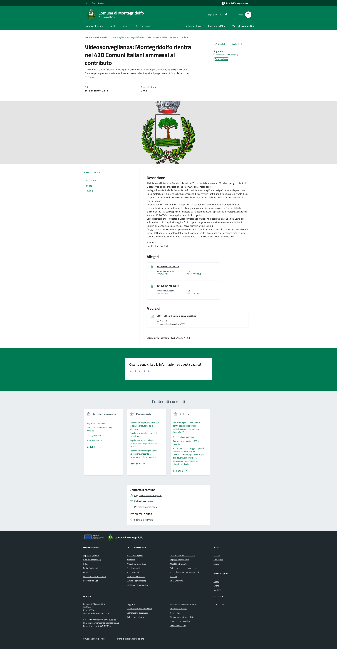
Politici (86, 572)
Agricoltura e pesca (135, 555)
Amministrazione (94, 26)
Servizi (126, 26)
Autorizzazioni (133, 572)
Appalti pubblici (133, 568)
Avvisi (216, 563)
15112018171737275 (168, 266)
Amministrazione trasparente (183, 604)
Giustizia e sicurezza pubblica (182, 555)
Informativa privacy (178, 608)
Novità (113, 26)
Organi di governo (91, 555)
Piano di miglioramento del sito (130, 638)
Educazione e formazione (137, 584)
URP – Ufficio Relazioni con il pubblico (176, 316)
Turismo (173, 576)
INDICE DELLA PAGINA (92, 172)
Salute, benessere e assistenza (183, 568)
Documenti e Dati (90, 580)
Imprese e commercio (179, 559)
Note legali (175, 612)
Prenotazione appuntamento (139, 608)
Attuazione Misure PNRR (94, 638)
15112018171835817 (168, 286)
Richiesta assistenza (135, 617)
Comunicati (218, 559)
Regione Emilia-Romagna (95, 3)
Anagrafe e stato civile (136, 563)
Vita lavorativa (176, 580)
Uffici (85, 563)
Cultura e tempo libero (136, 580)
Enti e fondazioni (90, 568)
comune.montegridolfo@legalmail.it (103, 622)
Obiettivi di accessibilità (180, 621)
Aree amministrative (92, 559)
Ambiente (131, 559)
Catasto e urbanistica (136, 576)
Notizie (217, 555)
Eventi (216, 585)
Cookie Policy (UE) (178, 625)
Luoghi (216, 581)
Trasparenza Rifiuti (217, 26)
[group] (103, 443)
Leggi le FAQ (132, 604)
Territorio (217, 589)
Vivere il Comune (143, 26)
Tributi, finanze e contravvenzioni (184, 572)
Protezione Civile (193, 26)
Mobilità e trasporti (178, 563)
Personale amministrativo (94, 576)
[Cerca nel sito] (248, 14)
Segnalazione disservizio (137, 612)
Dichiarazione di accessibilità (182, 617)
